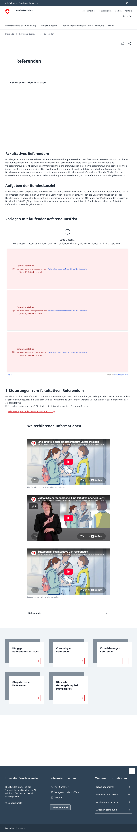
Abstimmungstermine (107, 802)
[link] (24, 653)
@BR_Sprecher (61, 786)
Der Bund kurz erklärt (107, 794)
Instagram (59, 792)
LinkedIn (58, 797)
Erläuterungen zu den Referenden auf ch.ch (30, 411)
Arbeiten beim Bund (106, 809)
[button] (20, 25)
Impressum (20, 828)
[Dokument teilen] (129, 43)
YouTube (75, 792)
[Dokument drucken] (122, 43)
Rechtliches (9, 828)
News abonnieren (105, 786)
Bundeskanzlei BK (24, 10)
